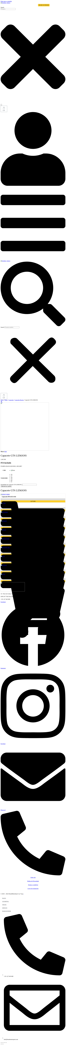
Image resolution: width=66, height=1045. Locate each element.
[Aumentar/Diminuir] (1, 1042)
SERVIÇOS (32, 5)
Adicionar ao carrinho (6, 486)
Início (2, 400)
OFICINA (23, 5)
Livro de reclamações (33, 888)
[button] (33, 294)
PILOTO (3, 5)
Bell (6, 451)
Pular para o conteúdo (6, 1)
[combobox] (8, 9)
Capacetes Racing (19, 400)
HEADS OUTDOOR (44, 5)
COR (4, 470)
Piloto (6, 400)
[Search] (1, 105)
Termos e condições (33, 885)
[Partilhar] (4, 1042)
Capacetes (11, 400)
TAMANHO (4, 478)
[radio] (13, 470)
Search (2, 327)
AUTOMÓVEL (13, 5)
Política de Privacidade (33, 881)
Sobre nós (33, 877)
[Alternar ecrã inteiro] (3, 1042)
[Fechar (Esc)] (6, 1042)
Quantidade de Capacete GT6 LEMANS (11, 484)
